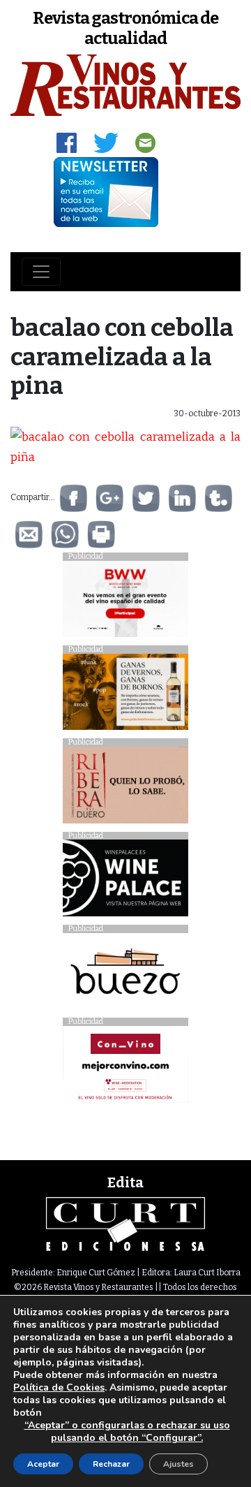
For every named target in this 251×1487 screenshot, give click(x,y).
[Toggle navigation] (41, 272)
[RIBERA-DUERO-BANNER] (125, 789)
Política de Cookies (59, 1387)
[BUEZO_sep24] (125, 974)
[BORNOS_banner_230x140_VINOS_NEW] (125, 695)
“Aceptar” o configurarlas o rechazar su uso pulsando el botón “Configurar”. (127, 1431)
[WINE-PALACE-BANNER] (125, 881)
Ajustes (178, 1464)
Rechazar (111, 1464)
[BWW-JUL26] (125, 602)
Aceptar (43, 1464)
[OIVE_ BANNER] (125, 1067)
